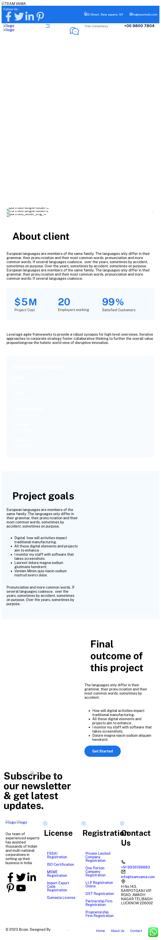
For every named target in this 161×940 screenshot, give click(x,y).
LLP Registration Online (99, 884)
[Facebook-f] (8, 16)
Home (100, 931)
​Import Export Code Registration (58, 886)
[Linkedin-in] (30, 16)
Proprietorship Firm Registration (99, 914)
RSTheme (59, 929)
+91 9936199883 (135, 867)
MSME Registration (57, 874)
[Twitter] (19, 16)
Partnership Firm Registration (99, 903)
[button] (10, 212)
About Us (117, 931)
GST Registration (99, 894)
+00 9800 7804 (139, 25)
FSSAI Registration (57, 855)
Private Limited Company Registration (97, 857)
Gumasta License (61, 897)
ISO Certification (60, 864)
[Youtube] (21, 888)
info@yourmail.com (143, 14)
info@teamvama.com (138, 877)
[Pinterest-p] (40, 16)
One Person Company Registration (95, 871)
